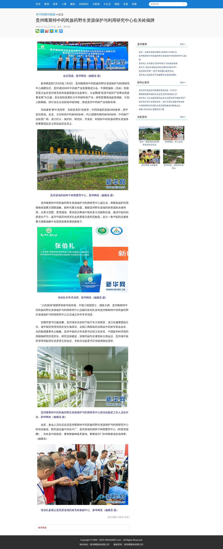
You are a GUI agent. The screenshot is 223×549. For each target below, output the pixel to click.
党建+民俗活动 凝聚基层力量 (151, 109)
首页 (38, 4)
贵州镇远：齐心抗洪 (174, 142)
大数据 (96, 4)
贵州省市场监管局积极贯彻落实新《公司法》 (158, 90)
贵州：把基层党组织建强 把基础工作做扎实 (158, 52)
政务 (55, 4)
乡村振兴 (84, 4)
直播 (134, 4)
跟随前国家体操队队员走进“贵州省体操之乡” (158, 94)
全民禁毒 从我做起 (149, 165)
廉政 (72, 4)
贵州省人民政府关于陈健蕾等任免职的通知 (157, 75)
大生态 (107, 4)
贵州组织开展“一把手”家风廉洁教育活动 (156, 71)
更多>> (183, 44)
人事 (64, 4)
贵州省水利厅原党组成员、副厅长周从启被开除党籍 (161, 102)
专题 (125, 4)
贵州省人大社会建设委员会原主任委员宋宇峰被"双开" (162, 98)
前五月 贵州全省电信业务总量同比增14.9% (158, 67)
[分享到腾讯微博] (42, 31)
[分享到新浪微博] (47, 31)
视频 (117, 4)
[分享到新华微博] (56, 31)
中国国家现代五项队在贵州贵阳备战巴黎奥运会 (159, 105)
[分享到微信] (37, 31)
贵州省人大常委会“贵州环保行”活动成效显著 (158, 63)
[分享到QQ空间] (52, 31)
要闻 (46, 4)
